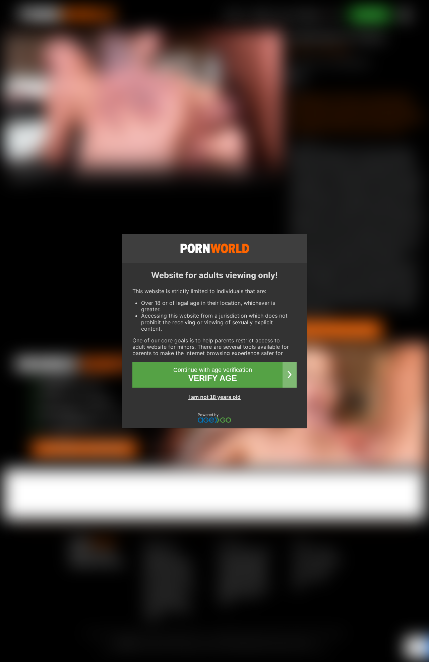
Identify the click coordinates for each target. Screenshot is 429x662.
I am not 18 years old (214, 397)
